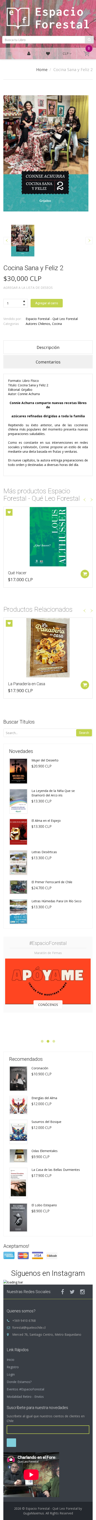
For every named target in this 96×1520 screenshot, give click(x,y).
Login (11, 1374)
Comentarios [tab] (48, 362)
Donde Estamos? (19, 1382)
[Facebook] (62, 1292)
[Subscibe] (11, 1442)
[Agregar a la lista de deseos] (9, 512)
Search (84, 733)
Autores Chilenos (38, 324)
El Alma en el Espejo (46, 820)
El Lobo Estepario (44, 1205)
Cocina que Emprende (27, 572)
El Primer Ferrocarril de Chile (51, 882)
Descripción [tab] (48, 347)
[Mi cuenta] (28, 53)
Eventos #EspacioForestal (25, 1389)
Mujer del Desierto (44, 760)
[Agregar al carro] (85, 574)
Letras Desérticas (44, 852)
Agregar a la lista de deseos (28, 287)
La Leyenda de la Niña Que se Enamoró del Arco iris (53, 793)
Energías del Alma (44, 1098)
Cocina (57, 324)
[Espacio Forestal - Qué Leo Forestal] (48, 17)
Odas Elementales (44, 1151)
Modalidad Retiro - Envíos (25, 1396)
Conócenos (48, 1004)
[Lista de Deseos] (48, 54)
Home (42, 69)
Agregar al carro (46, 303)
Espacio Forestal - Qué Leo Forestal (52, 319)
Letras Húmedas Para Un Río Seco (56, 901)
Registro (13, 1367)
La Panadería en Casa (26, 683)
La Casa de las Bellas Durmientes (55, 1170)
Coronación (39, 1068)
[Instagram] (82, 1292)
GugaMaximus (33, 1513)
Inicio (10, 1359)
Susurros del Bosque (46, 1122)
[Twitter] (72, 1292)
